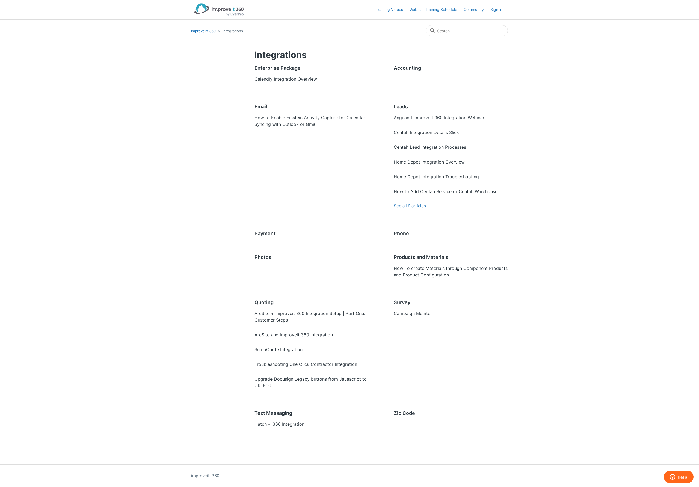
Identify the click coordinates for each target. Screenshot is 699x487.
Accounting (407, 68)
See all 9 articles (410, 205)
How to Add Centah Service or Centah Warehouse (445, 191)
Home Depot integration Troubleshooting (436, 176)
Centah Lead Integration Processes (430, 147)
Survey (402, 302)
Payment (265, 233)
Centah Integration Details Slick (426, 132)
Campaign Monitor (413, 313)
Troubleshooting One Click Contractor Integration (305, 364)
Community (474, 9)
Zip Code (404, 413)
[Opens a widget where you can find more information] (679, 477)
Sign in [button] (496, 9)
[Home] (219, 10)
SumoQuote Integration (278, 349)
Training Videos (389, 9)
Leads (401, 106)
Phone (401, 233)
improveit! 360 (203, 31)
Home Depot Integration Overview (429, 162)
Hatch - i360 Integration (279, 424)
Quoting (264, 302)
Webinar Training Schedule (433, 9)
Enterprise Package (277, 68)
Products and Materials (421, 257)
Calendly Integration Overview (285, 79)
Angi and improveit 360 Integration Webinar (439, 117)
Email (260, 106)
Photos (262, 257)
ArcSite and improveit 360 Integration (293, 334)
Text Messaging (273, 413)
